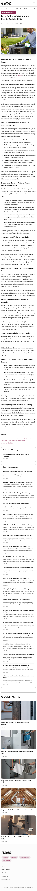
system (20, 75)
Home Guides (14, 857)
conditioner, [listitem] (4, 440)
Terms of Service (6, 880)
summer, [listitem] (15, 438)
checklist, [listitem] (21, 438)
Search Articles (6, 869)
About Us (4, 873)
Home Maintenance (10, 8)
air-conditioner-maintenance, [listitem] (17, 440)
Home (2, 8)
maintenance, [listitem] (8, 438)
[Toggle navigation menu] (34, 3)
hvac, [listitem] (2, 438)
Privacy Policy (5, 876)
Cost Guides (5, 857)
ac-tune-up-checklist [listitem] (7, 443)
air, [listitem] (32, 438)
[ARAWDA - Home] (6, 3)
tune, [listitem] (29, 438)
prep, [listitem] (25, 438)
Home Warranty (6, 860)
